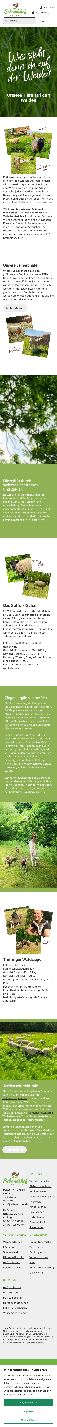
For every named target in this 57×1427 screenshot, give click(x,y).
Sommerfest (10, 1252)
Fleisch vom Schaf (40, 1186)
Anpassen (29, 1411)
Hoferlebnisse (11, 1262)
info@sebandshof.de (15, 1204)
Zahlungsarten (38, 1252)
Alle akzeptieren (28, 1402)
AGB (32, 1262)
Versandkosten (38, 1257)
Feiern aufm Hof (13, 1267)
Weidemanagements (14, 1098)
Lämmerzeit (10, 1247)
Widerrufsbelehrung (41, 1267)
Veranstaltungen (13, 1241)
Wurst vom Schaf (39, 1181)
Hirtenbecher (37, 1217)
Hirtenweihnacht (13, 1257)
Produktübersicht (40, 1241)
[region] (28, 1396)
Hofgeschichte (12, 1287)
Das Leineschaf (12, 1297)
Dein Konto (36, 1272)
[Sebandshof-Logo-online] (15, 1173)
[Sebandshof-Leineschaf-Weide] (28, 313)
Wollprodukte (37, 1191)
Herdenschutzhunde (40, 1112)
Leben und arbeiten (15, 1307)
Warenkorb (36, 1247)
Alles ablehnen (28, 1420)
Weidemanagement (15, 1313)
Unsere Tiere (11, 1292)
